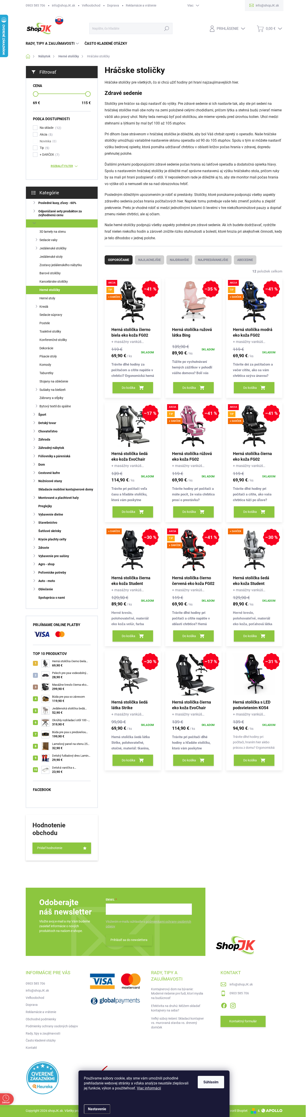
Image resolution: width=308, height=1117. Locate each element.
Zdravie (43, 547)
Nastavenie (97, 1109)
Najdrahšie (179, 260)
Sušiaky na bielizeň (52, 390)
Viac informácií (149, 1088)
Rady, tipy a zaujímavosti (43, 1033)
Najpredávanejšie (213, 260)
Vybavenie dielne (50, 514)
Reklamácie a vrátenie (141, 5)
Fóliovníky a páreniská (54, 456)
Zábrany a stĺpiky (51, 398)
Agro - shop (46, 564)
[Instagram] (233, 1004)
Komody (45, 364)
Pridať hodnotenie (49, 848)
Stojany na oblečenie (53, 381)
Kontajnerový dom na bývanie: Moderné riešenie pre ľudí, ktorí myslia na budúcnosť (177, 993)
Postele (44, 323)
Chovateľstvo (47, 431)
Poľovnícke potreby (52, 572)
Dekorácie (46, 348)
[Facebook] (224, 1004)
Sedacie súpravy (50, 315)
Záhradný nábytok (51, 448)
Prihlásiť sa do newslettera (128, 940)
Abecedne (245, 260)
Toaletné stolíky (50, 331)
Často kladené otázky (41, 1040)
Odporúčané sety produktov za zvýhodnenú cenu (60, 213)
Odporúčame (118, 260)
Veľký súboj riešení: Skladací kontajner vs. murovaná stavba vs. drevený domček (177, 1023)
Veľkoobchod (91, 5)
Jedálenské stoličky (53, 248)
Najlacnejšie (149, 260)
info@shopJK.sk (63, 5)
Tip (44, 148)
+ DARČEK (49, 155)
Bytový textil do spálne (55, 406)
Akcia (45, 134)
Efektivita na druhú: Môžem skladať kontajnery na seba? (175, 1008)
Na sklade (50, 128)
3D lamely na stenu (52, 231)
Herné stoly (47, 298)
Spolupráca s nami (51, 597)
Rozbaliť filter (62, 166)
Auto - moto (46, 581)
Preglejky (45, 506)
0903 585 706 (35, 5)
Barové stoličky (50, 273)
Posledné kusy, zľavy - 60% (57, 203)
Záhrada (44, 439)
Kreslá (43, 306)
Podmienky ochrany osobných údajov (52, 1026)
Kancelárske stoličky (53, 281)
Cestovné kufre (49, 473)
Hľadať (167, 28)
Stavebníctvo (47, 522)
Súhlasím (210, 1082)
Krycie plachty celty (52, 539)
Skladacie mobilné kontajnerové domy (65, 489)
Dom (41, 464)
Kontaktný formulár (243, 1021)
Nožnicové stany (50, 481)
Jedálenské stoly (51, 256)
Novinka (47, 141)
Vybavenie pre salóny (53, 556)
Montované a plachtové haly (58, 498)
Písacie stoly (48, 356)
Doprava (113, 5)
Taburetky (46, 373)
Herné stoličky (49, 290)
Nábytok (44, 223)
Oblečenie (45, 589)
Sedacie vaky (48, 240)
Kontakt (31, 1047)
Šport (42, 414)
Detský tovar (47, 423)
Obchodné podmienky (41, 1019)
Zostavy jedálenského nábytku (60, 265)
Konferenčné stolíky (53, 340)
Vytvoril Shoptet (236, 1110)
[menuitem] (53, 43)
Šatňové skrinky (49, 531)
